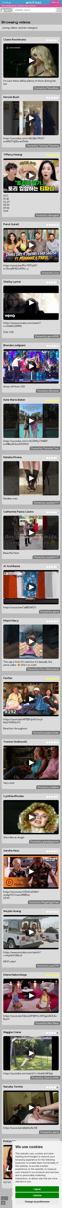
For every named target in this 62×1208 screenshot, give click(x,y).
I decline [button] (37, 1195)
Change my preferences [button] (37, 1201)
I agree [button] (37, 1189)
